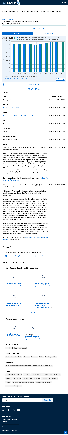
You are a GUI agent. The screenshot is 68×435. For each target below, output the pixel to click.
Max (39, 28)
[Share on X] (29, 89)
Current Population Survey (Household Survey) (46, 374)
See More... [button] (35, 312)
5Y (29, 28)
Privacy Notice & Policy (9, 430)
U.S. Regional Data (51, 357)
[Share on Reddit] (36, 89)
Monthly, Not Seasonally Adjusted (16, 348)
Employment (17, 378)
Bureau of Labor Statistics (50, 378)
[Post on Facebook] (32, 89)
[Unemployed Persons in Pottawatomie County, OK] (14, 276)
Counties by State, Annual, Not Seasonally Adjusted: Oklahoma (26, 256)
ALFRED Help (6, 422)
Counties (26, 357)
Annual (8, 382)
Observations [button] (7, 19)
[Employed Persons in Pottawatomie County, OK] (34, 327)
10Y (33, 28)
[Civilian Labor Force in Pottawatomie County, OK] (43, 276)
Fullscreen (59, 79)
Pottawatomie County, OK (14, 357)
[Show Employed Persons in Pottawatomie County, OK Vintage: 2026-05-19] (39, 39)
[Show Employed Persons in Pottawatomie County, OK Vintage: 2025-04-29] (39, 37)
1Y (24, 28)
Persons (8, 378)
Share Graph (33, 84)
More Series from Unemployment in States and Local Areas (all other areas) (29, 366)
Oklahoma (34, 357)
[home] (11, 2)
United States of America (43, 382)
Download (48, 33)
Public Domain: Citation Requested (23, 382)
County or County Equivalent (31, 378)
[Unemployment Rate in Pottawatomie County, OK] (14, 297)
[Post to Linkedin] (39, 89)
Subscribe (47, 400)
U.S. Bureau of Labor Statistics (12, 108)
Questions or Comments (9, 419)
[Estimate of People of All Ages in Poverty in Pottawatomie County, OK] (43, 297)
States (41, 357)
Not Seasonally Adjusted (13, 386)
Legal (4, 427)
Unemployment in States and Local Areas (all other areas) (21, 116)
